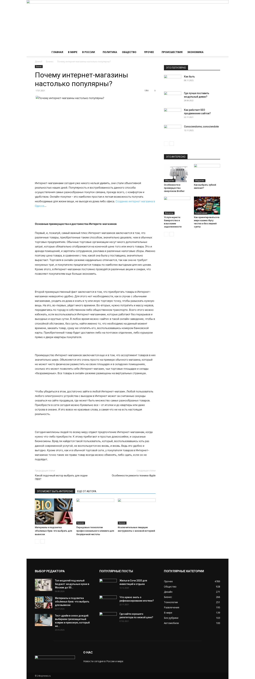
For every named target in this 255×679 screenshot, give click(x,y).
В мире (72, 52)
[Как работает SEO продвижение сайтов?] (172, 114)
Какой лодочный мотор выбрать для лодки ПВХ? (61, 477)
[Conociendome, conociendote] (172, 131)
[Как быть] (172, 81)
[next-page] (42, 541)
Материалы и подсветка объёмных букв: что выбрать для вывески (53, 531)
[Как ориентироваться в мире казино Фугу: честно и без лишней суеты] (207, 206)
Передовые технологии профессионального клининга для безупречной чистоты (95, 531)
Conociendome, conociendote (201, 126)
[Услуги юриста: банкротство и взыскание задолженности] (177, 206)
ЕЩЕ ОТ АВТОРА (86, 491)
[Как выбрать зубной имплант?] (207, 173)
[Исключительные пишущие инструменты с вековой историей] (137, 511)
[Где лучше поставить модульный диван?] (172, 97)
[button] (216, 52)
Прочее (149, 52)
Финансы (169, 213)
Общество (129, 52)
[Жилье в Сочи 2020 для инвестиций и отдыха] (108, 585)
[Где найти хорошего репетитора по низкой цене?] (108, 618)
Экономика (195, 52)
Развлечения (201, 213)
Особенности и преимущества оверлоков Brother (174, 188)
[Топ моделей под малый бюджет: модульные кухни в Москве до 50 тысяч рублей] (43, 585)
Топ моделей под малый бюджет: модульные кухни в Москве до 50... (72, 584)
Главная (57, 52)
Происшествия (172, 52)
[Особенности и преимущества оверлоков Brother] (177, 173)
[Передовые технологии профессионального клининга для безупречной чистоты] (95, 511)
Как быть (189, 76)
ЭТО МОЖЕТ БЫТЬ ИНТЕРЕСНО (55, 491)
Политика (110, 52)
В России (88, 52)
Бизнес (49, 61)
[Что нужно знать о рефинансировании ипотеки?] (108, 601)
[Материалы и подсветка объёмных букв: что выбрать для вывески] (54, 511)
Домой (38, 61)
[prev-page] (37, 541)
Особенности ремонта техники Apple (134, 475)
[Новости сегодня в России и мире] (127, 24)
